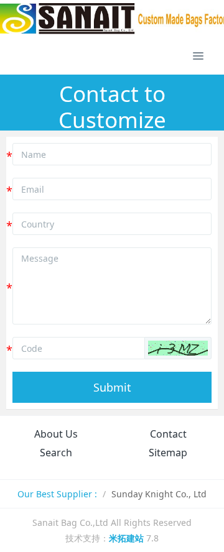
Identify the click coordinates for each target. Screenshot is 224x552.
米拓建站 (127, 538)
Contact (168, 434)
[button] (178, 348)
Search (56, 452)
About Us (56, 434)
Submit (112, 387)
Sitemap (168, 452)
